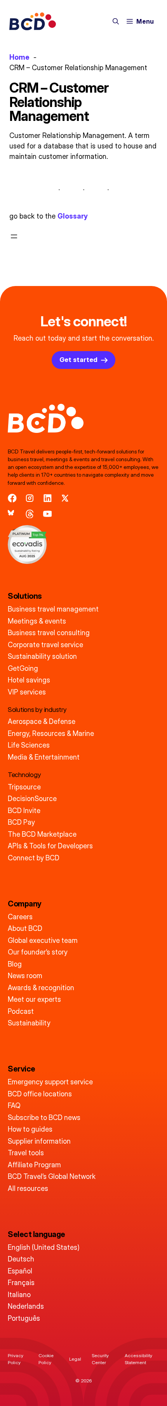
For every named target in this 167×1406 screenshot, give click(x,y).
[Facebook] (12, 498)
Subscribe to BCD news (44, 1117)
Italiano (19, 1295)
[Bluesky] (12, 514)
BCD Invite (24, 810)
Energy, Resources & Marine (51, 733)
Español (20, 1271)
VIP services (27, 692)
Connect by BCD (33, 858)
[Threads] (29, 514)
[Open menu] (14, 236)
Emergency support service (50, 1082)
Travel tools (26, 1153)
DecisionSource (32, 798)
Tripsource (24, 787)
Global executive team (43, 940)
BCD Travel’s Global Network (52, 1176)
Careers (20, 917)
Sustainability (29, 1023)
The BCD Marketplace (42, 834)
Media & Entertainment (44, 757)
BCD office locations (40, 1094)
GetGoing (23, 668)
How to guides (30, 1129)
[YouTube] (47, 514)
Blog (15, 964)
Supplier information (39, 1141)
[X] (65, 498)
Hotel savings (29, 680)
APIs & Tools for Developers (50, 846)
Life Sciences (29, 745)
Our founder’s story (38, 952)
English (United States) (44, 1247)
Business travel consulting (49, 633)
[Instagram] (29, 498)
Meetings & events (37, 621)
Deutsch (21, 1259)
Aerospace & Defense (41, 721)
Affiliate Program (34, 1165)
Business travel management (53, 609)
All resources (28, 1188)
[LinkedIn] (47, 498)
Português (24, 1318)
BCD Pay (21, 822)
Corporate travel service (45, 645)
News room (25, 976)
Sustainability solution (42, 656)
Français (21, 1282)
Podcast (21, 1011)
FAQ (14, 1105)
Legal (75, 1359)
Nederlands (26, 1306)
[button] (116, 21)
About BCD (25, 928)
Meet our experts (34, 999)
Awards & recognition (41, 988)
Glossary (72, 216)
